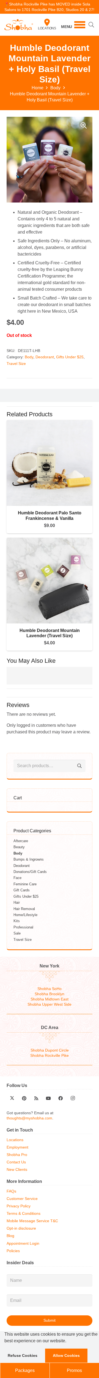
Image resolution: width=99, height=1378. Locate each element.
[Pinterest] (24, 1098)
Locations (47, 28)
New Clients (17, 1170)
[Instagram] (72, 1098)
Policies (13, 1251)
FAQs (11, 1191)
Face (17, 878)
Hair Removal (24, 909)
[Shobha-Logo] (18, 24)
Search (79, 766)
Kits (16, 921)
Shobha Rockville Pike (49, 1055)
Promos (74, 1370)
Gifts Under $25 (70, 357)
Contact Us (16, 1162)
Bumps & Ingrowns (28, 859)
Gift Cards (21, 890)
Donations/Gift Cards (30, 872)
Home (37, 87)
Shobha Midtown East (49, 999)
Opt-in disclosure (21, 1228)
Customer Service (22, 1199)
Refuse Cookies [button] (22, 1355)
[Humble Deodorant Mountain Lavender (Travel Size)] (49, 541)
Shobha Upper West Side (50, 1004)
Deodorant (44, 357)
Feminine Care (25, 884)
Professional (23, 927)
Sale (17, 933)
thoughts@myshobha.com (29, 1118)
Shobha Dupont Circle (50, 1050)
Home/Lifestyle (25, 915)
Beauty (19, 847)
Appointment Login (23, 1243)
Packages (25, 1370)
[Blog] (36, 1098)
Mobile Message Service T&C (32, 1221)
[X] (12, 1098)
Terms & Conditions (23, 1213)
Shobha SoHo (49, 989)
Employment (17, 1147)
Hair (16, 902)
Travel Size (16, 363)
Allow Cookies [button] (66, 1355)
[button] (68, 1341)
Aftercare (20, 841)
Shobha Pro (17, 1155)
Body (55, 87)
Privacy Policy (19, 1206)
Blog (10, 1236)
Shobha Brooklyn (49, 994)
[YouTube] (48, 1098)
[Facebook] (60, 1098)
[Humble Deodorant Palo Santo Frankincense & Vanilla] (49, 423)
